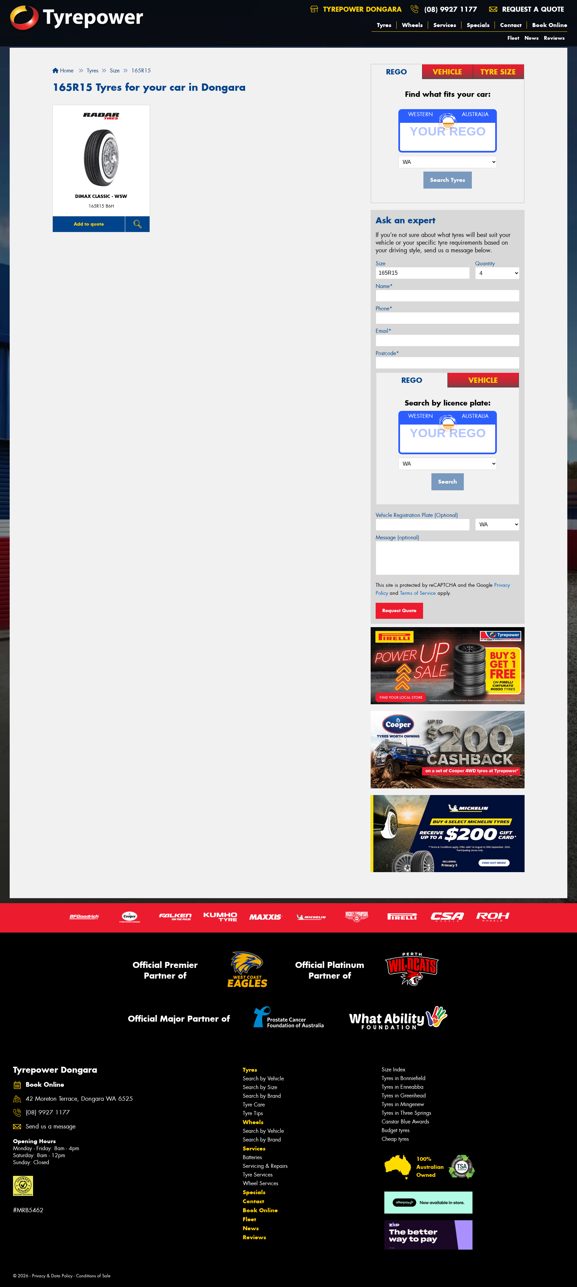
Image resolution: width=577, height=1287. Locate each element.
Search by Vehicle (263, 1078)
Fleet (513, 38)
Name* (384, 286)
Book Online (549, 25)
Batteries (252, 1157)
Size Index (393, 1069)
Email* (383, 330)
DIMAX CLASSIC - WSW (101, 196)
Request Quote (399, 610)
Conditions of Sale (93, 1276)
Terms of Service (418, 593)
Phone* (384, 308)
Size (380, 263)
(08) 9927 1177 (450, 9)
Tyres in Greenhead (404, 1095)
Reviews (554, 38)
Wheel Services (260, 1183)
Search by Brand (262, 1095)
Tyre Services (257, 1174)
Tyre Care (254, 1104)
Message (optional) (397, 537)
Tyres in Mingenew (403, 1104)
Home (65, 70)
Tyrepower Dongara (361, 9)
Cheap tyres (395, 1138)
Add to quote (89, 224)
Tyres (384, 25)
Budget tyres (395, 1130)
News (532, 38)
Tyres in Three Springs (406, 1112)
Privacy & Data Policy (52, 1276)
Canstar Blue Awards (405, 1121)
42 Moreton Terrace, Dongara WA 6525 (79, 1099)
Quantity (485, 263)
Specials (478, 25)
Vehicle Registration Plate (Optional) (417, 515)
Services (444, 25)
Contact (511, 25)
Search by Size (260, 1087)
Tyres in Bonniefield (403, 1078)
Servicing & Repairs (265, 1166)
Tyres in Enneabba (402, 1086)
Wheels (412, 25)
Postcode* (387, 353)
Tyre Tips (253, 1113)
